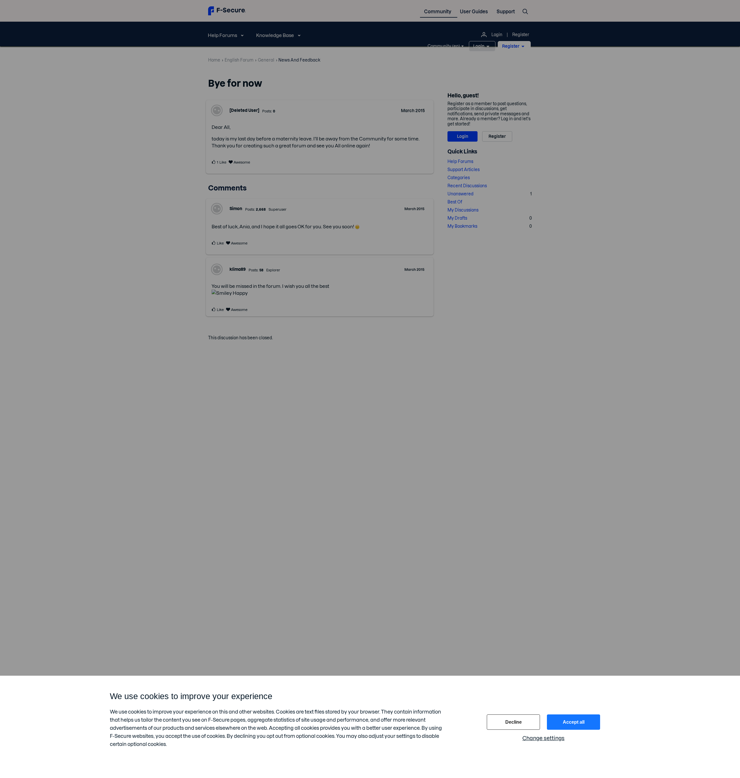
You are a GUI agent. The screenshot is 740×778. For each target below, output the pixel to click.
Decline (513, 722)
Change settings (543, 738)
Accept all (573, 722)
